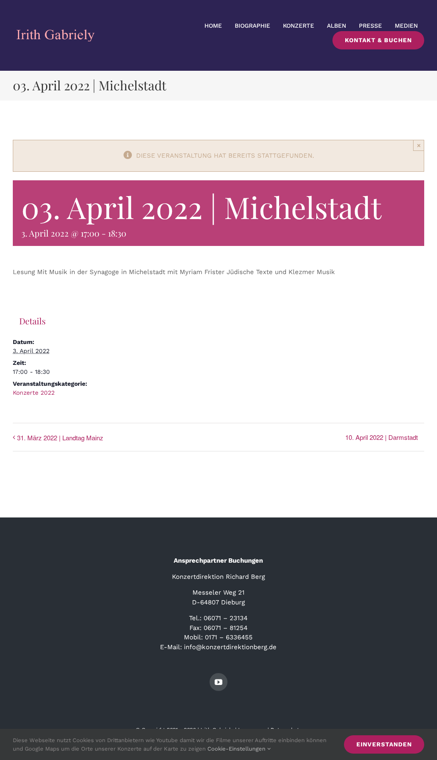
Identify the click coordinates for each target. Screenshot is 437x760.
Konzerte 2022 (34, 392)
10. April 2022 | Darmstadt (381, 437)
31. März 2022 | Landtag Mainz (60, 437)
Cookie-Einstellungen (237, 749)
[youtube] (218, 682)
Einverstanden (384, 744)
